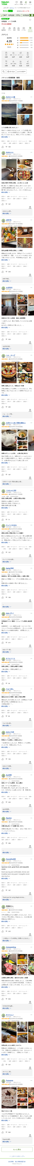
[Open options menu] (31, 97)
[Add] (30, 20)
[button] (7, 85)
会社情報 (11, 1161)
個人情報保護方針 (20, 1161)
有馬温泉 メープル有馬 (9, 21)
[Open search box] (4, 71)
